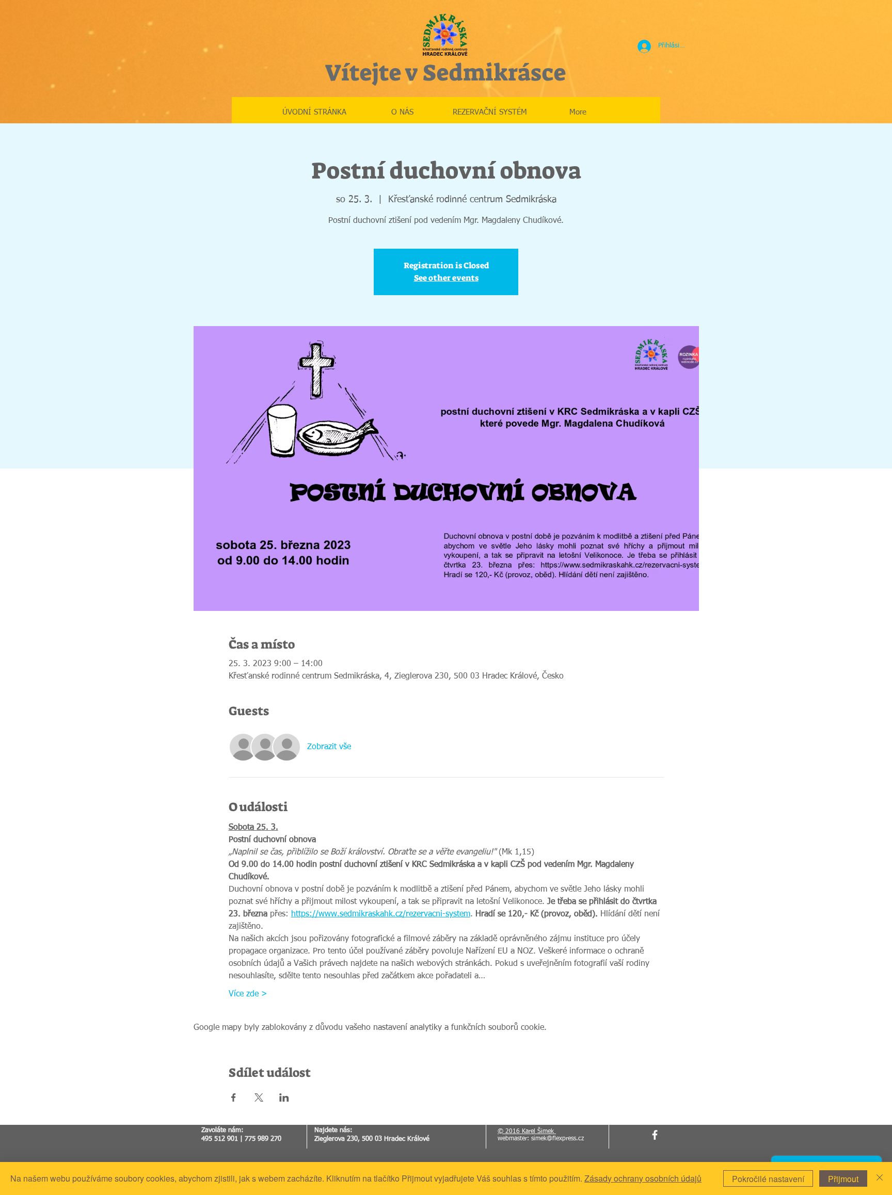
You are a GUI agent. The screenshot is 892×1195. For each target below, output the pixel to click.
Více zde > (248, 994)
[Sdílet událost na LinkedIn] (284, 1097)
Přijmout (843, 1179)
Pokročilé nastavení (768, 1179)
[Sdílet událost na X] (259, 1097)
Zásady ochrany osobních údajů (643, 1178)
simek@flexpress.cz (557, 1139)
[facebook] (654, 1134)
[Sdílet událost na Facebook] (233, 1097)
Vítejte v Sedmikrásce (445, 73)
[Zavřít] (879, 1178)
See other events (446, 277)
